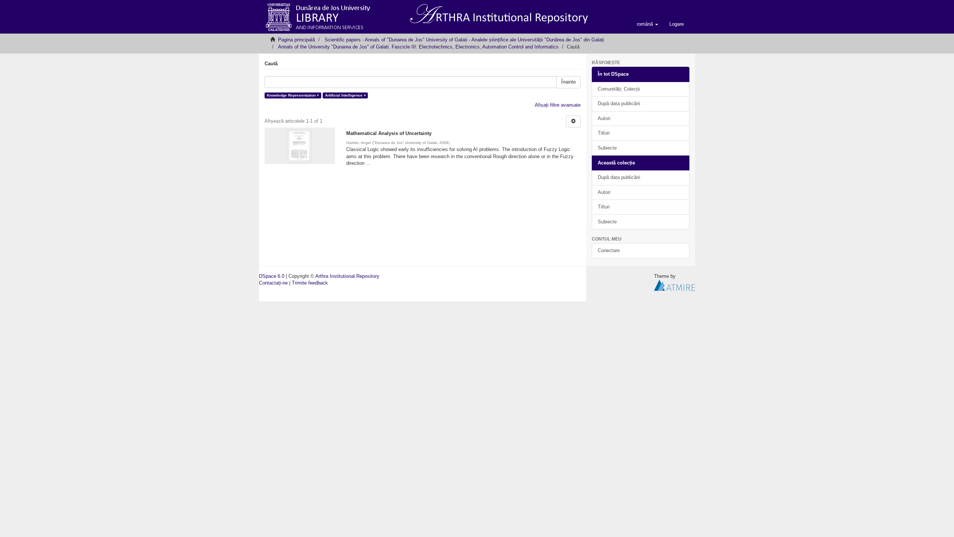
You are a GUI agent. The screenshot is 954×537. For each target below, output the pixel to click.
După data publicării (619, 103)
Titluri (604, 133)
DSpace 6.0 (271, 276)
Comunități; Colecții (619, 89)
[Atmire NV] (674, 285)
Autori (604, 118)
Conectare (609, 250)
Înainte (568, 82)
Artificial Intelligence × (345, 95)
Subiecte (607, 148)
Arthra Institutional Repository (347, 276)
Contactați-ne (273, 283)
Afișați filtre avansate (558, 105)
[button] (647, 24)
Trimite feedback (310, 283)
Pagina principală (296, 40)
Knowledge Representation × (293, 95)
